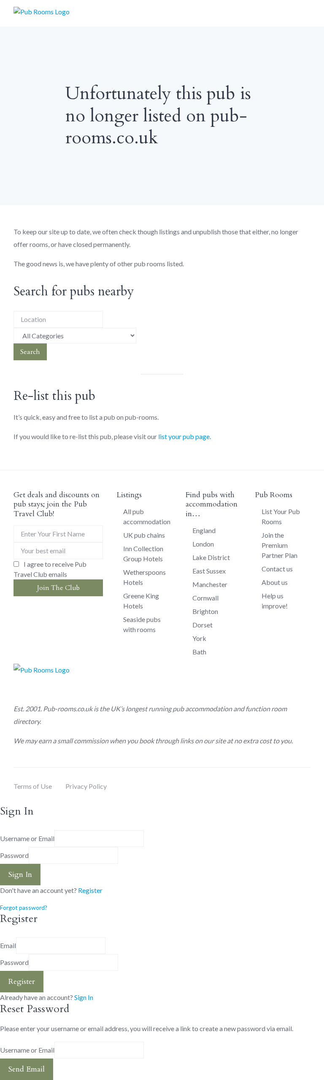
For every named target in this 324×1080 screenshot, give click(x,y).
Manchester (209, 584)
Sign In (83, 997)
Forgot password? (23, 907)
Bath (199, 652)
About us (275, 582)
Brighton (205, 611)
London (203, 544)
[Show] (120, 855)
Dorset (202, 625)
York (199, 638)
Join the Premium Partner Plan (279, 545)
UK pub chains (144, 535)
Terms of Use (33, 786)
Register (90, 890)
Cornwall (205, 598)
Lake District (211, 557)
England (204, 530)
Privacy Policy (86, 786)
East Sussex (209, 571)
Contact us (277, 569)
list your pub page (184, 436)
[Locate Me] (105, 319)
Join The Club (58, 587)
